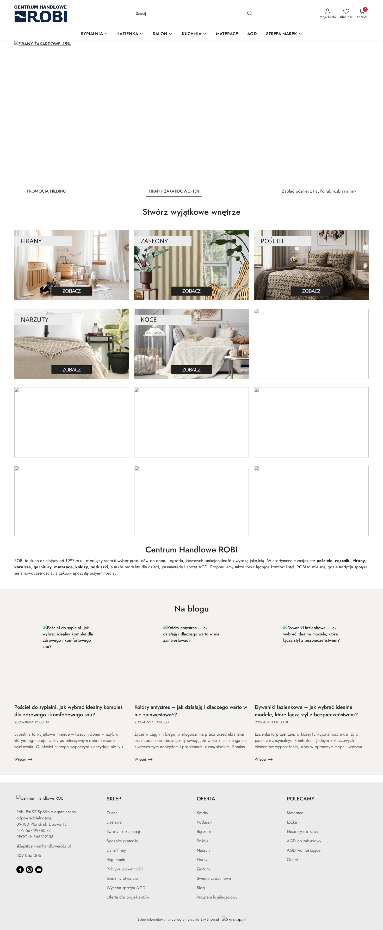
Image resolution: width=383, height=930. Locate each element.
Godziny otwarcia (122, 878)
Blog (201, 888)
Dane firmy (116, 850)
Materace (295, 813)
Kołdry (202, 813)
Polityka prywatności (125, 869)
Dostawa (114, 822)
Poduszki (204, 822)
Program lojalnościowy (217, 897)
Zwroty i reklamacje (124, 832)
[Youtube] (38, 869)
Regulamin (116, 860)
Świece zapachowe (214, 878)
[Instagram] (29, 869)
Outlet (292, 860)
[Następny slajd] (357, 112)
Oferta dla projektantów (128, 897)
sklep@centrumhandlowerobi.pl (43, 846)
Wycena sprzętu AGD (126, 888)
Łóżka (292, 822)
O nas (112, 813)
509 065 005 (28, 855)
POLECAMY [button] (300, 798)
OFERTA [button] (206, 798)
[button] (94, 34)
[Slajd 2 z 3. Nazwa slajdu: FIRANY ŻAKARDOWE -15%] (191, 112)
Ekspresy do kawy (302, 832)
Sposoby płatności (123, 841)
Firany (202, 860)
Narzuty (203, 850)
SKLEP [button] (114, 798)
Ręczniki (204, 832)
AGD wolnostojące (304, 850)
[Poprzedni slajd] (26, 112)
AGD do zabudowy (304, 841)
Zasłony (203, 869)
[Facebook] (20, 869)
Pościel (203, 841)
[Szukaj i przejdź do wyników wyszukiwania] (249, 14)
